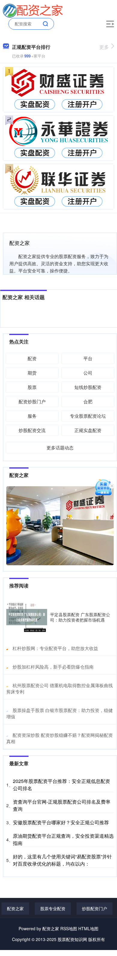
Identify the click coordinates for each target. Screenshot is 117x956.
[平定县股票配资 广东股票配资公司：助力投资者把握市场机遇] (26, 617)
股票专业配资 (52, 908)
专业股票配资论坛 (88, 416)
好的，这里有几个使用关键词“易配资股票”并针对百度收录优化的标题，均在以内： (62, 860)
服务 (32, 416)
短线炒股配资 (87, 387)
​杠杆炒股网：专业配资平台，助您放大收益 (55, 648)
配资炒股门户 (32, 401)
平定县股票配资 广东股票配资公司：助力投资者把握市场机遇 (80, 617)
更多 (104, 46)
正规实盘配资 (87, 430)
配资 (32, 358)
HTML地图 (88, 928)
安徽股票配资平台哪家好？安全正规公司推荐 (61, 822)
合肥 (87, 401)
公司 (87, 372)
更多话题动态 (60, 447)
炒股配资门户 (94, 908)
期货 (32, 372)
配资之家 (15, 908)
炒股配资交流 (32, 430)
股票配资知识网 (72, 939)
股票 (32, 387)
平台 (87, 358)
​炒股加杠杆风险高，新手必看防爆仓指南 (53, 666)
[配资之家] (32, 10)
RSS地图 (68, 928)
